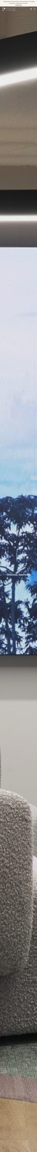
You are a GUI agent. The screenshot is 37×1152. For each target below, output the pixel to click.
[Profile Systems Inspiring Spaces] (12, 9)
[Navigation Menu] (31, 8)
